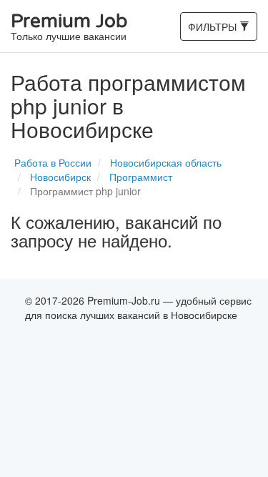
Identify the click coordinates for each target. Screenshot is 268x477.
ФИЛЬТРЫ (213, 30)
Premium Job (69, 27)
